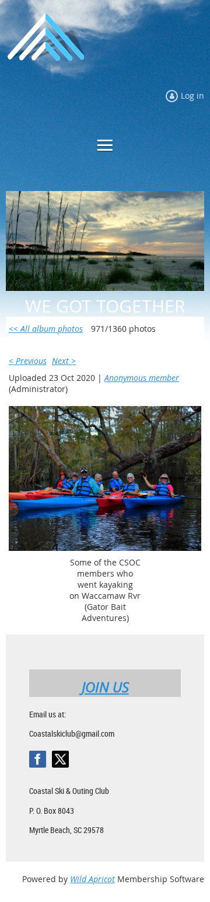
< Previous (28, 360)
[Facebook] (37, 759)
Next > (64, 360)
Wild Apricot (92, 878)
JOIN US (105, 687)
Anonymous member (141, 377)
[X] (60, 759)
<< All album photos (46, 328)
